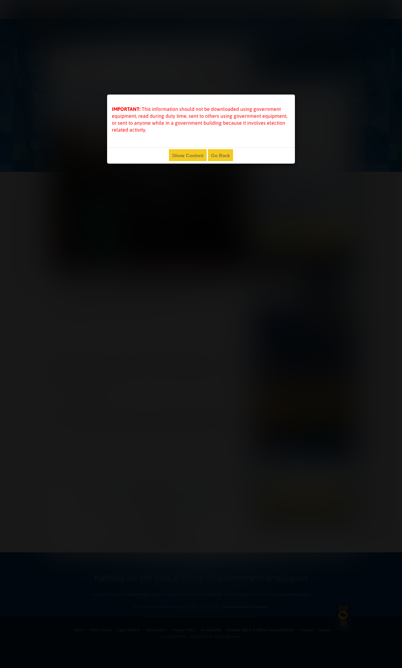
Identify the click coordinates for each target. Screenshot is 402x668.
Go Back (220, 155)
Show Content (188, 155)
